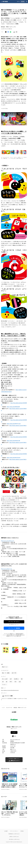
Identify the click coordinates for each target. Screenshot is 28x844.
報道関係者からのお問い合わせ (14, 833)
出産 (20, 681)
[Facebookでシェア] (8, 32)
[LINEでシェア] (10, 32)
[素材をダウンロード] (14, 32)
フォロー (14, 732)
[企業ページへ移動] (14, 719)
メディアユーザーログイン (14, 621)
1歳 (2, 681)
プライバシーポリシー (14, 831)
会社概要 (5, 831)
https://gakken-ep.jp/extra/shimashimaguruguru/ (10, 690)
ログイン (18, 1)
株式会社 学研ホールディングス (20, 707)
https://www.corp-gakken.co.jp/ (7, 540)
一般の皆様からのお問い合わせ (14, 839)
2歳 (6, 681)
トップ (3, 707)
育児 (15, 681)
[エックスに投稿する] (6, 32)
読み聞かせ (16, 678)
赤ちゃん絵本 (5, 678)
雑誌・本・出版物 (5, 672)
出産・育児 (14, 672)
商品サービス (5, 666)
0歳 (21, 678)
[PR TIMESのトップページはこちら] (5, 1)
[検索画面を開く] (26, 1)
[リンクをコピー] (16, 32)
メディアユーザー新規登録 (14, 628)
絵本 (11, 678)
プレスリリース (9, 707)
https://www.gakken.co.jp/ (6, 568)
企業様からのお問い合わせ (14, 836)
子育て (11, 681)
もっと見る (25, 768)
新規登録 (22, 1)
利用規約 (22, 831)
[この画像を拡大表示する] (5, 650)
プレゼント (4, 684)
